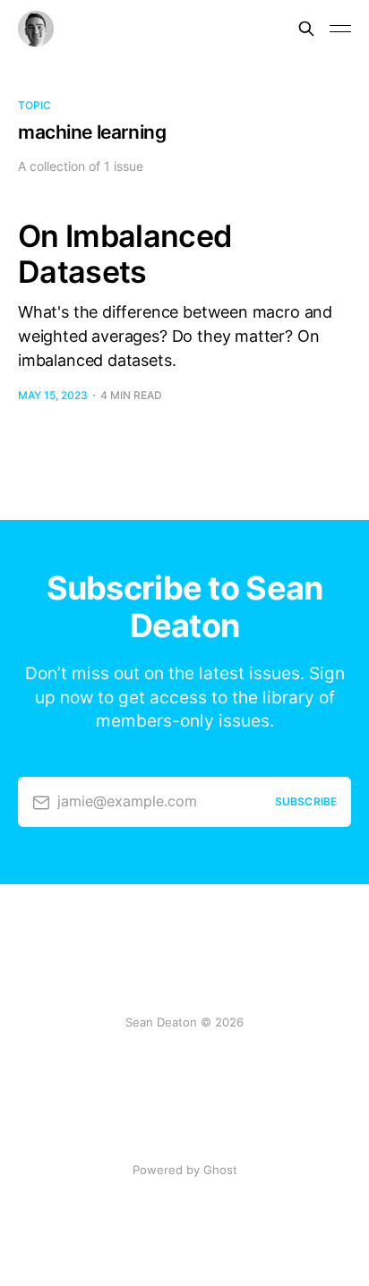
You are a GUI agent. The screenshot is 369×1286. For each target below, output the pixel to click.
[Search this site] (306, 28)
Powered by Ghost (185, 1170)
